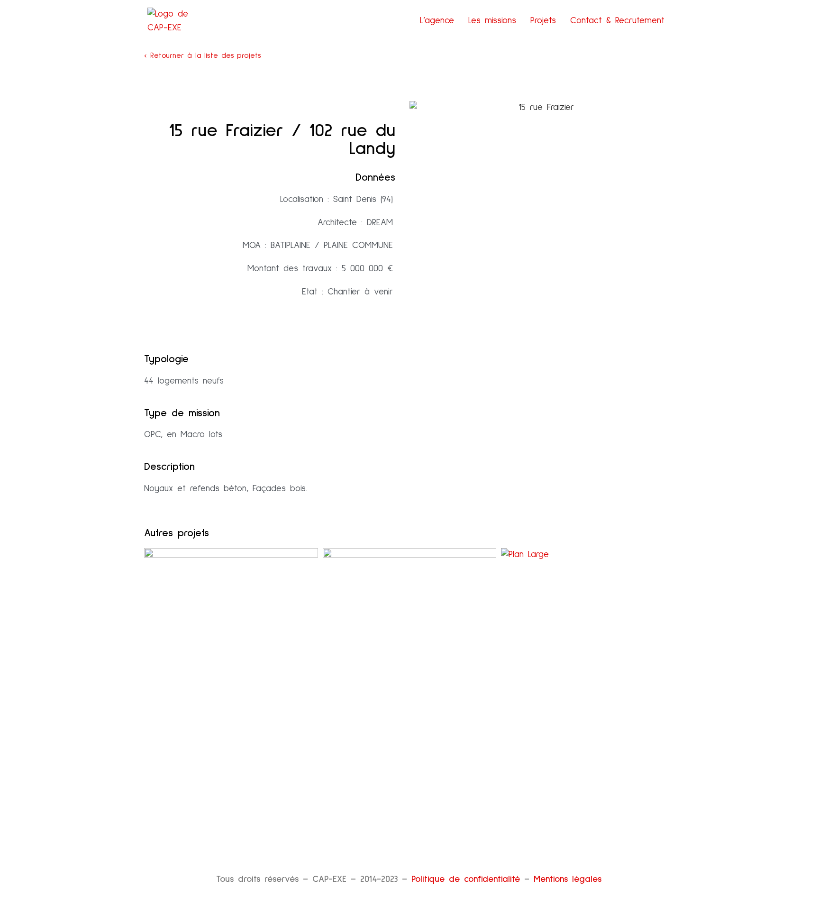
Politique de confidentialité (465, 879)
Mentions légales (567, 879)
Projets (543, 20)
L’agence (437, 20)
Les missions (492, 20)
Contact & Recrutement (617, 20)
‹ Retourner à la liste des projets (202, 55)
